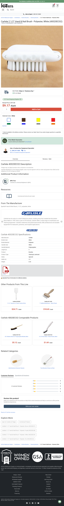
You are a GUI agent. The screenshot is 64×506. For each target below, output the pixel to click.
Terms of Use (11, 500)
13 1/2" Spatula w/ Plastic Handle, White (16, 303)
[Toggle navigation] (3, 9)
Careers (48, 484)
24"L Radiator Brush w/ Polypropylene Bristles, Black (16, 336)
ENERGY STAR (17, 481)
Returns (17, 491)
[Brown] (23, 120)
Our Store (48, 488)
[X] (29, 503)
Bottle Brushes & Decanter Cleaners (16, 368)
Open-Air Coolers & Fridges (9, 422)
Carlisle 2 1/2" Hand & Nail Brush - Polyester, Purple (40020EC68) (18, 430)
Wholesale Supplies (17, 479)
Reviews (48, 493)
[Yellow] (38, 120)
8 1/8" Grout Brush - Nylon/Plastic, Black (48, 336)
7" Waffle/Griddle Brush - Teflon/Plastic (48, 303)
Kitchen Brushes (25, 17)
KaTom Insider (48, 491)
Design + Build (17, 474)
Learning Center (48, 479)
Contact (48, 486)
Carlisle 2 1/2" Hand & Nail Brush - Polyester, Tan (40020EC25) (18, 439)
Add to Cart (36, 109)
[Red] (53, 120)
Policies (48, 477)
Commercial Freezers (24, 422)
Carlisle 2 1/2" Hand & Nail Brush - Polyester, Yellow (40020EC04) (18, 434)
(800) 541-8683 (16, 150)
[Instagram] (35, 503)
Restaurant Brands (17, 477)
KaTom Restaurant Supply (7, 17)
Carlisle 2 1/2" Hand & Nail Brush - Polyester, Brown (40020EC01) (18, 426)
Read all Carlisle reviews (8, 412)
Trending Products (17, 486)
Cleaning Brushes (34, 17)
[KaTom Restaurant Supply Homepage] (7, 5)
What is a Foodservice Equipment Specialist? (20, 152)
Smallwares (17, 17)
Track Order (17, 488)
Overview (15, 159)
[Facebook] (27, 503)
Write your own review (32, 406)
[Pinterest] (32, 503)
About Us (48, 481)
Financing (17, 493)
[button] (53, 5)
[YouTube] (38, 503)
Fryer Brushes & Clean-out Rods (47, 368)
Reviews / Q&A (47, 159)
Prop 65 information (11, 278)
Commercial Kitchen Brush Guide (26, 196)
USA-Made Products (17, 484)
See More (4, 125)
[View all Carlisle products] (32, 230)
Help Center (48, 474)
